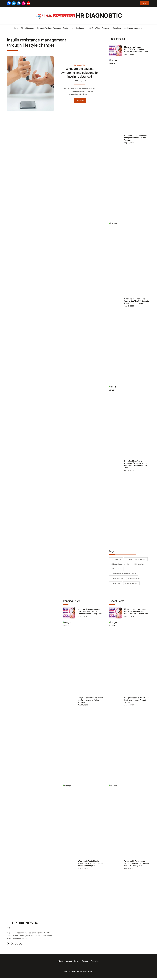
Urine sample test (131, 583)
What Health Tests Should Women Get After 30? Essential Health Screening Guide (136, 301)
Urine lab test (115, 583)
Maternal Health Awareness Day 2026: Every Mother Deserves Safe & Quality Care (136, 49)
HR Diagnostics (116, 569)
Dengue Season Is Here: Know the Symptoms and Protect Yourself (136, 137)
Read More (81, 101)
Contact (144, 3)
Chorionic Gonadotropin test (136, 559)
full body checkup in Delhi (120, 564)
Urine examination (134, 578)
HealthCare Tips (79, 65)
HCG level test (139, 564)
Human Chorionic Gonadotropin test (123, 574)
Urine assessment (117, 578)
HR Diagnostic (99, 15)
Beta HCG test (116, 559)
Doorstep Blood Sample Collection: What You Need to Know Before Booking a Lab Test (136, 464)
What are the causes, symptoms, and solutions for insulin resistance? (80, 72)
